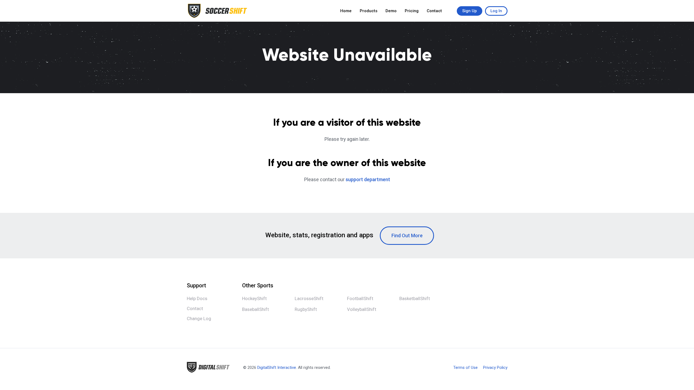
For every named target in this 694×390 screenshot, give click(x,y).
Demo (391, 10)
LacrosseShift (309, 298)
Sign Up (469, 10)
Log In (496, 10)
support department (368, 179)
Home (346, 10)
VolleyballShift (361, 309)
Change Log (199, 318)
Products (368, 10)
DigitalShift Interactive (276, 367)
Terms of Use (465, 368)
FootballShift (360, 298)
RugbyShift (306, 309)
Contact (434, 10)
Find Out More (407, 235)
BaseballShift (255, 309)
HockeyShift (254, 298)
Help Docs (197, 298)
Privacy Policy (495, 368)
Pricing (412, 10)
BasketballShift (414, 298)
